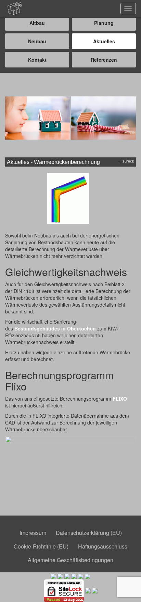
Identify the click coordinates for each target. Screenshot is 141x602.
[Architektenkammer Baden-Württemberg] (53, 575)
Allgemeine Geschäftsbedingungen (70, 560)
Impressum (33, 533)
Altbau (37, 22)
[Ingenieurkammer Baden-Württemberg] (60, 575)
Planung (104, 22)
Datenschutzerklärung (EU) (89, 533)
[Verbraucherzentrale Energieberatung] (74, 575)
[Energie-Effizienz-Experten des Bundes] (67, 575)
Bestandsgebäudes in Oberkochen (55, 328)
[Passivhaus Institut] (81, 575)
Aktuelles (104, 41)
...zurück (126, 161)
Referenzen (104, 59)
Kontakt (37, 59)
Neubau (37, 41)
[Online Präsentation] (88, 589)
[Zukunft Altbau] (87, 575)
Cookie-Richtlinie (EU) (41, 546)
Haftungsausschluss (102, 546)
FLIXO (120, 398)
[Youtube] (95, 589)
